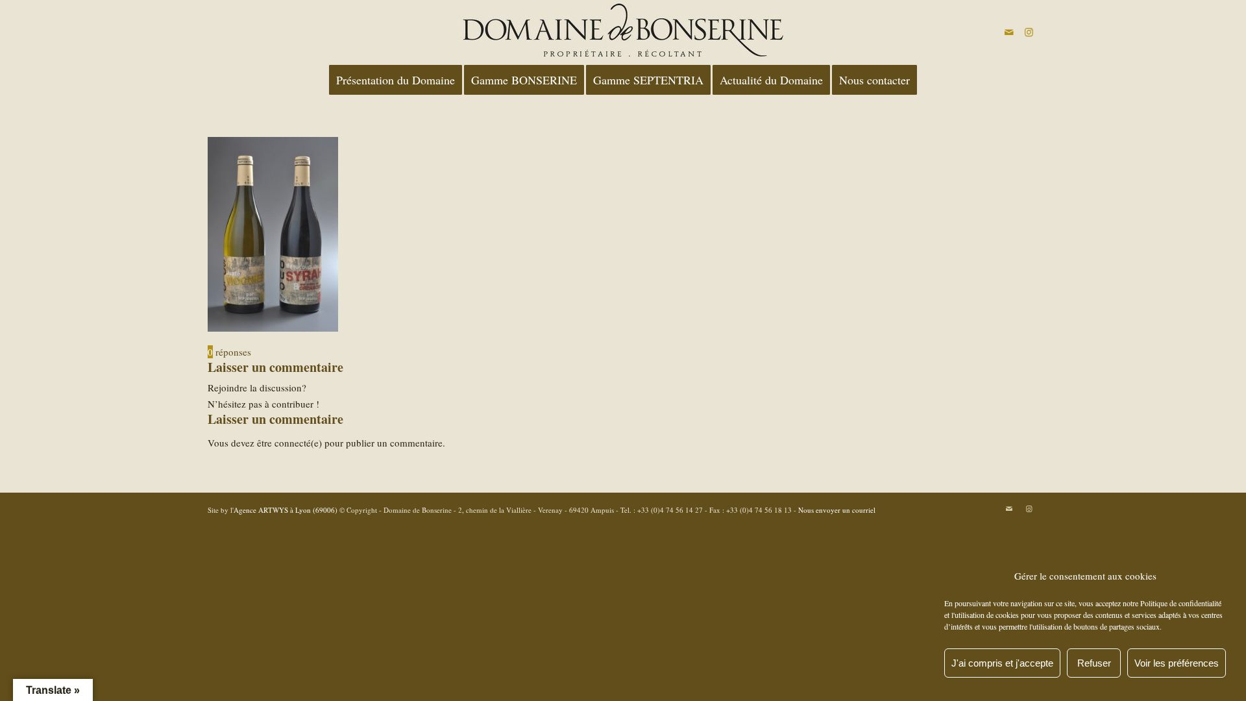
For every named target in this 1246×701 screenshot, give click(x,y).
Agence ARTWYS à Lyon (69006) (285, 510)
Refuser (1094, 663)
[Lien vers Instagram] (1028, 32)
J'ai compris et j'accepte (1002, 663)
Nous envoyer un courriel (836, 510)
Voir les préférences (1176, 663)
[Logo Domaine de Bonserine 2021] (623, 32)
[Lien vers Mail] (1009, 32)
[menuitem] (395, 80)
